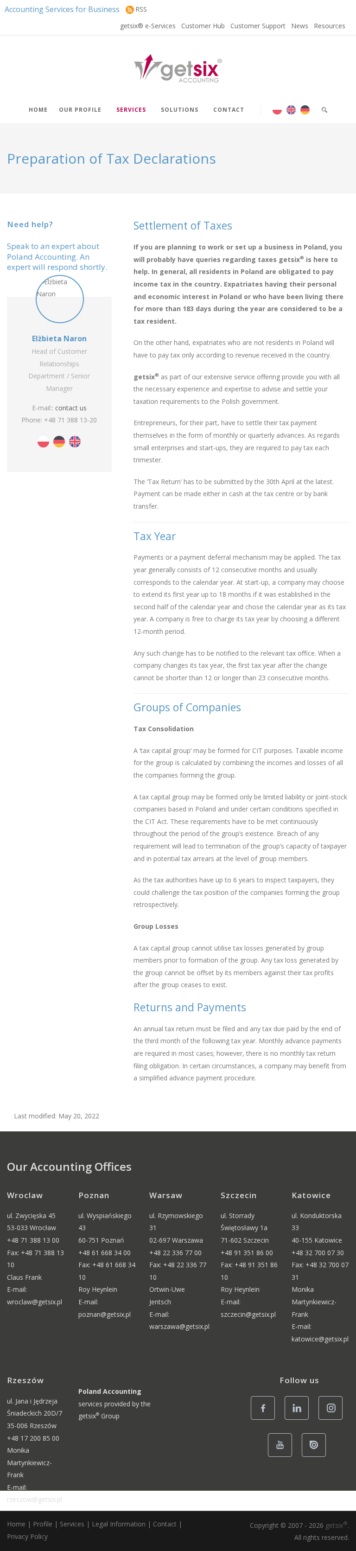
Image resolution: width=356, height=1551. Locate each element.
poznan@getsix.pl (104, 1314)
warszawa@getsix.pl (179, 1326)
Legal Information (119, 1523)
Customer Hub (203, 25)
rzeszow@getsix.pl (34, 1499)
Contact (228, 110)
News (299, 25)
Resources (329, 25)
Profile (42, 1523)
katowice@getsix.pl (320, 1338)
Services (131, 110)
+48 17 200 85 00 (33, 1438)
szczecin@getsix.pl (248, 1314)
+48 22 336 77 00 (175, 1252)
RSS (141, 9)
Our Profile (80, 110)
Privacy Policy (27, 1536)
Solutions (179, 110)
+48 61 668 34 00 (104, 1252)
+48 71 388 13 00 (33, 1240)
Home (38, 110)
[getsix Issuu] (316, 1456)
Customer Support (258, 25)
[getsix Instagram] (333, 1419)
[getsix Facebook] (265, 1419)
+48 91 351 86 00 (247, 1252)
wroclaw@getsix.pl (34, 1301)
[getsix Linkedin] (299, 1419)
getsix (336, 1525)
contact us (71, 407)
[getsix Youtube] (283, 1456)
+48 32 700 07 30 (318, 1252)
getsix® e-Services (148, 25)
